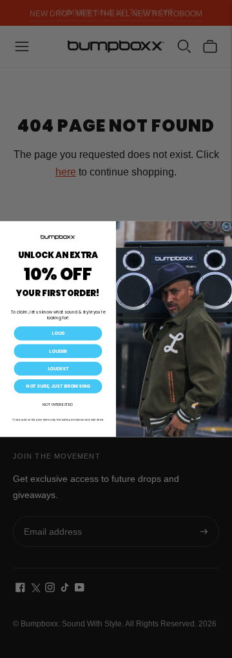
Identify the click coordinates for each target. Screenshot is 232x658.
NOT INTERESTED (58, 404)
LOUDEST (58, 369)
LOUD (58, 333)
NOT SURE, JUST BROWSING (58, 386)
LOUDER (58, 351)
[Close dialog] (227, 226)
